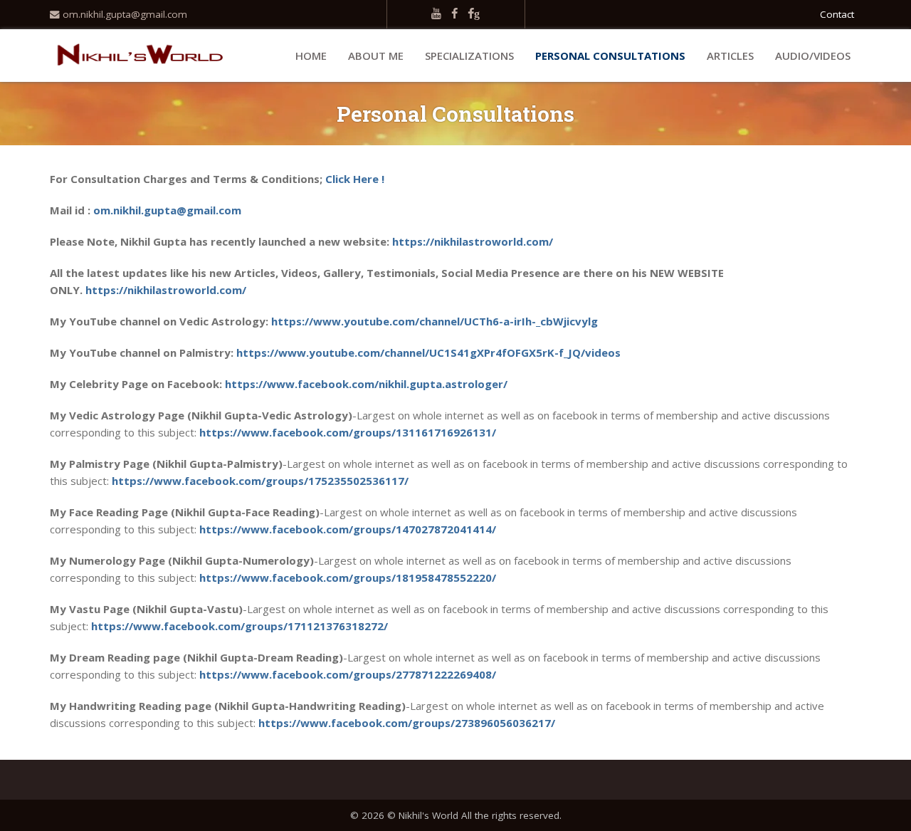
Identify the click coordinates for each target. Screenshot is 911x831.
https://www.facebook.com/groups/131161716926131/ (347, 432)
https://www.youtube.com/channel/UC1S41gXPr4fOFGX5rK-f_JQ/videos (428, 352)
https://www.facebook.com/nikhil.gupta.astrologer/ (366, 384)
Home (311, 55)
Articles (730, 55)
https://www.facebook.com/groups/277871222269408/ (347, 674)
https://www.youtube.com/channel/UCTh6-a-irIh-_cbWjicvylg (434, 321)
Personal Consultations (610, 55)
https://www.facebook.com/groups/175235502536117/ (260, 481)
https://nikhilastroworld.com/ (472, 241)
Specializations (469, 55)
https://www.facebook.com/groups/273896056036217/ (406, 723)
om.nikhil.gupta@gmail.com (123, 14)
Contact (837, 14)
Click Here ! (354, 179)
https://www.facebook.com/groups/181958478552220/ (347, 577)
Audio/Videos (813, 55)
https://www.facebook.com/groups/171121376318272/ (239, 626)
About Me (376, 55)
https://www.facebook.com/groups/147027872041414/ (347, 529)
